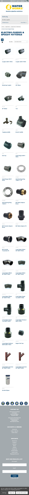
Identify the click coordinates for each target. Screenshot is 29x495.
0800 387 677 (13, 1)
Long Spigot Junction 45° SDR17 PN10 (21, 367)
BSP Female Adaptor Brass (7, 226)
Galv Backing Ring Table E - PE (20, 179)
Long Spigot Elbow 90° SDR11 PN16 (20, 250)
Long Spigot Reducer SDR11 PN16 (21, 320)
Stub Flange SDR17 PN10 (7, 179)
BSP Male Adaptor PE (21, 226)
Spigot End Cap (20, 343)
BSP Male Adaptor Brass (20, 203)
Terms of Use (15, 452)
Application (8, 26)
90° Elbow (18, 85)
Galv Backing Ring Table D (6, 203)
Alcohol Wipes (5, 390)
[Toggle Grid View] (2, 40)
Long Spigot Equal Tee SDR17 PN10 (7, 320)
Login (17, 1)
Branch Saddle (19, 132)
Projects (14, 442)
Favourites (14, 429)
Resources (14, 440)
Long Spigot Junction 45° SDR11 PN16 (7, 367)
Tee (17, 108)
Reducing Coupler (6, 85)
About (14, 445)
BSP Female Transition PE (5, 250)
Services (14, 444)
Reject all (11, 493)
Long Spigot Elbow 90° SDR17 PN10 (7, 273)
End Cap (4, 155)
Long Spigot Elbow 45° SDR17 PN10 (7, 297)
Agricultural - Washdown (16, 26)
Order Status (14, 432)
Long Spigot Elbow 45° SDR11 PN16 (20, 273)
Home (3, 26)
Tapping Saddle (6, 132)
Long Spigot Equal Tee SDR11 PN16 (20, 297)
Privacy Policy (14, 450)
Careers (14, 447)
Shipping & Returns (14, 454)
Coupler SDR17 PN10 (21, 61)
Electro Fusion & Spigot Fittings (8, 29)
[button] (14, 22)
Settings (4, 493)
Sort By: (11, 41)
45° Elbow (4, 108)
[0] (25, 1)
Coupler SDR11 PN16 (7, 61)
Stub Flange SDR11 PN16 (20, 156)
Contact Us (14, 449)
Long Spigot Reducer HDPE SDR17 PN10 (7, 344)
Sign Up (22, 1)
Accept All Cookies (22, 493)
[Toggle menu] (2, 2)
